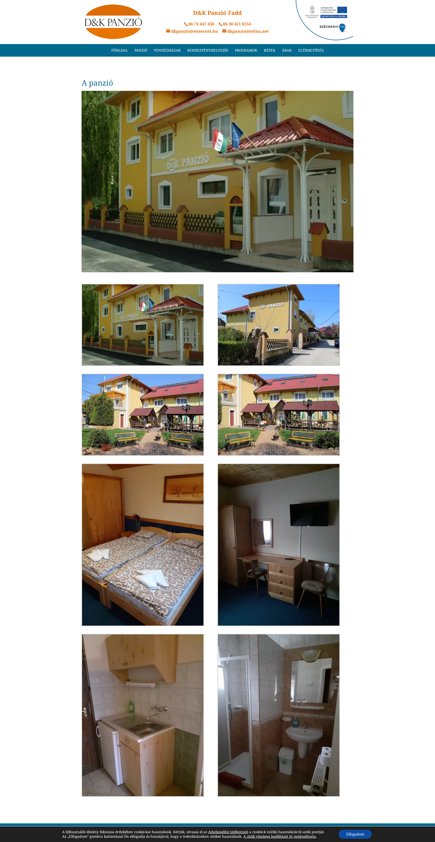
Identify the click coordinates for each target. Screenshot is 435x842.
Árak (287, 51)
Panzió (140, 51)
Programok (246, 51)
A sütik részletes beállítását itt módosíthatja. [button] (280, 836)
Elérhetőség (311, 51)
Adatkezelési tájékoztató (228, 831)
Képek (269, 51)
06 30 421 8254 (237, 24)
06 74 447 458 (201, 24)
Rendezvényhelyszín (207, 51)
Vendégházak (167, 51)
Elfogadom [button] (355, 834)
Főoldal (119, 51)
